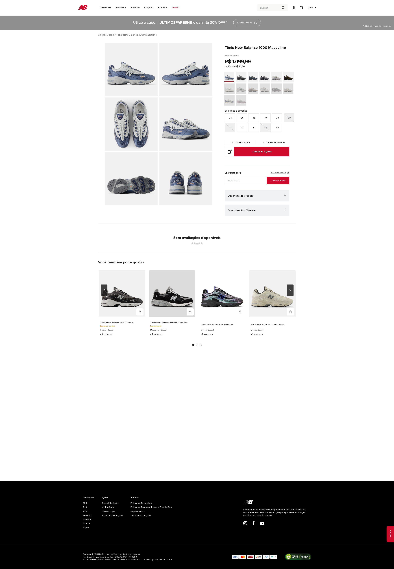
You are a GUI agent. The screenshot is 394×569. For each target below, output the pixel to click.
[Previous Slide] (104, 291)
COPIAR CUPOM (244, 23)
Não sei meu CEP (278, 173)
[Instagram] (245, 523)
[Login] (294, 7)
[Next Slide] (290, 291)
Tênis (111, 34)
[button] (230, 117)
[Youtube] (262, 523)
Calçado (102, 34)
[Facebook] (253, 523)
